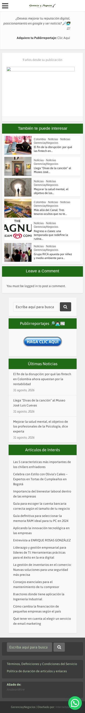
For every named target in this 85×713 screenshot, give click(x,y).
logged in (31, 286)
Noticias (53, 139)
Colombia (40, 139)
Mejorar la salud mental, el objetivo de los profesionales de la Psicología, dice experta (40, 426)
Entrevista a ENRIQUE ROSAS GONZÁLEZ (42, 540)
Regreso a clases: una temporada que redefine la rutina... (51, 234)
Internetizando (65, 707)
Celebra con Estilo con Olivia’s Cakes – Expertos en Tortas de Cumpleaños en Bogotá (40, 479)
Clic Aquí (63, 38)
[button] (75, 703)
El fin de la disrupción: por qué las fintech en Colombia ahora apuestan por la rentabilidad (42, 379)
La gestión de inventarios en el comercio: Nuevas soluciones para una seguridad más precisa (42, 569)
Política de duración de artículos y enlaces (37, 671)
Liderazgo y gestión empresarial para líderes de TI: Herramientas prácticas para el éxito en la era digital (39, 552)
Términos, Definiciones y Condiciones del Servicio (42, 664)
